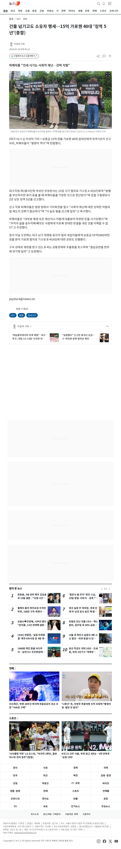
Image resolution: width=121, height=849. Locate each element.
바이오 (106, 783)
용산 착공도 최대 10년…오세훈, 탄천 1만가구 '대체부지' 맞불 (83, 652)
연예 (11, 668)
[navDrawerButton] (109, 3)
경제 (75, 767)
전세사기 (32, 315)
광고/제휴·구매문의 (51, 814)
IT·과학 (76, 783)
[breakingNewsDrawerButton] (103, 3)
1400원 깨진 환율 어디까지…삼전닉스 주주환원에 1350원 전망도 (30, 652)
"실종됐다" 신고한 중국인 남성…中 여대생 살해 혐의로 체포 (78, 337)
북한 (75, 775)
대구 (13, 315)
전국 (11, 19)
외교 (45, 775)
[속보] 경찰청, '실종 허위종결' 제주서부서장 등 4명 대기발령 (32, 638)
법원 (21, 315)
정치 (15, 767)
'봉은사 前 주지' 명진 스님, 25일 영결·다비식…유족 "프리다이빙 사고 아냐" (83, 598)
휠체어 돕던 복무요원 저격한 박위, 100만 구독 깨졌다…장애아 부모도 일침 (32, 612)
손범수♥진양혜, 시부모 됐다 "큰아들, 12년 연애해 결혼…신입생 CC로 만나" (32, 625)
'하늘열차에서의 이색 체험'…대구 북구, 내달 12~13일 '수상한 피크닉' (29, 337)
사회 (45, 767)
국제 (106, 767)
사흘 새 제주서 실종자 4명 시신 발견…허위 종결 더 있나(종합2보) (83, 638)
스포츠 (12, 718)
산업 (15, 783)
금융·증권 (106, 775)
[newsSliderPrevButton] (101, 588)
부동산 (45, 783)
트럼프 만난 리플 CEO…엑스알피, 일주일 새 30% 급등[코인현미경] (83, 625)
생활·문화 (15, 791)
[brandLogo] (14, 3)
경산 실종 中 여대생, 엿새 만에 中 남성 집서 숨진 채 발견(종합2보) (83, 612)
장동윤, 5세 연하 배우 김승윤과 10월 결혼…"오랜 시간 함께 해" (32, 598)
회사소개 (35, 814)
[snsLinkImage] (98, 841)
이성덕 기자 (19, 44)
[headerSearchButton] (98, 3)
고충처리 (86, 814)
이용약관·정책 (71, 814)
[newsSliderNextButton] (109, 588)
